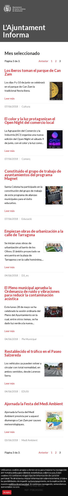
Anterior (43, 61)
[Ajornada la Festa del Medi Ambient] (54, 421)
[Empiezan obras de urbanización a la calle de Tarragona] (53, 247)
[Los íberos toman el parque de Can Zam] (56, 91)
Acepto (6, 492)
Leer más (10, 98)
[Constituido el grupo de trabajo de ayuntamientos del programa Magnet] (54, 195)
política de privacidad (19, 484)
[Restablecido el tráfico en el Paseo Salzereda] (53, 369)
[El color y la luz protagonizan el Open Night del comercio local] (54, 139)
